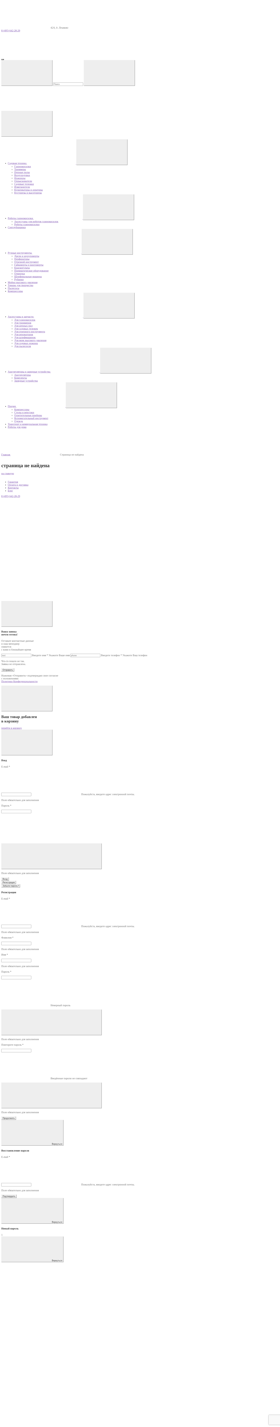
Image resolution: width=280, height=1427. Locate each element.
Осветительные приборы (28, 415)
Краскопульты (22, 267)
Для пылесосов (22, 346)
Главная (6, 454)
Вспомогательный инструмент (31, 418)
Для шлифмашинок (25, 337)
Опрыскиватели (23, 181)
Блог (10, 490)
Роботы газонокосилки (27, 224)
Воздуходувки (22, 175)
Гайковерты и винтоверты (28, 264)
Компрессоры (21, 409)
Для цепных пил (23, 325)
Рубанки (19, 279)
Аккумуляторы (22, 375)
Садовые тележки (24, 184)
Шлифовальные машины (28, 276)
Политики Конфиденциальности (19, 681)
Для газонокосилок (24, 320)
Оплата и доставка (18, 484)
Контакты (13, 487)
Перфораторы (21, 259)
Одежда (18, 421)
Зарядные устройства (26, 380)
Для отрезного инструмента (29, 331)
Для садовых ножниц (26, 343)
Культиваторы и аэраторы (28, 189)
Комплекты (20, 377)
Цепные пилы (22, 172)
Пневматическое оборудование (31, 270)
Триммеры (20, 169)
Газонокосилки (22, 166)
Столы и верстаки (24, 412)
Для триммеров (22, 322)
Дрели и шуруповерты (26, 256)
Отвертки (19, 273)
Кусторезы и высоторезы (28, 192)
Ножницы (19, 178)
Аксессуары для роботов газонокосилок (36, 221)
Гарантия (13, 482)
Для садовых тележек (26, 328)
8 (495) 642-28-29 (10, 30)
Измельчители (22, 187)
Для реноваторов (23, 334)
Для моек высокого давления (30, 340)
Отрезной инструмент (26, 262)
